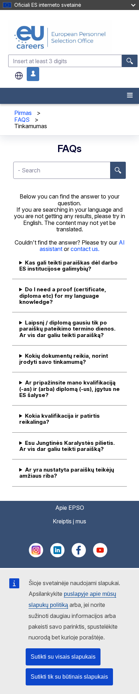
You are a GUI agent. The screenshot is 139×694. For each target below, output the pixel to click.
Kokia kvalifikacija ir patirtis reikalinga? (59, 418)
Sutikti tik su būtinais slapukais (69, 677)
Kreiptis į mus (69, 521)
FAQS (22, 119)
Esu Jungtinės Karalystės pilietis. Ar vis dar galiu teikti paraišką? (67, 445)
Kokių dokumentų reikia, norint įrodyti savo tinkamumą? (63, 358)
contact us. (85, 248)
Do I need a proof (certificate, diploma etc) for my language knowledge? (62, 295)
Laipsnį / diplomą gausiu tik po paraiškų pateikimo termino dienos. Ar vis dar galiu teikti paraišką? (67, 328)
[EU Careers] (73, 37)
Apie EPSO (69, 507)
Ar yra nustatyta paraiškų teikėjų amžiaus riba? (66, 472)
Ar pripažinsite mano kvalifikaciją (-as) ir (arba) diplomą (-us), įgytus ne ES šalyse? (69, 388)
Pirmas (23, 113)
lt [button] (19, 75)
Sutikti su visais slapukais (63, 657)
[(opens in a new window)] (36, 555)
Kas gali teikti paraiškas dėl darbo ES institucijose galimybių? (68, 265)
